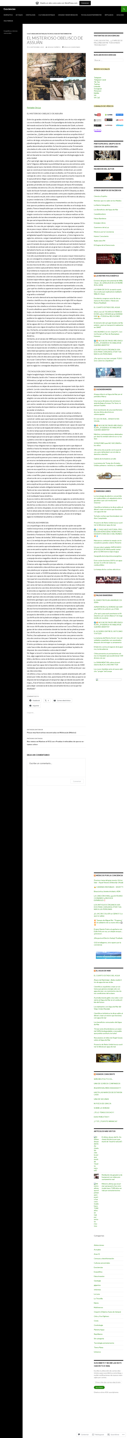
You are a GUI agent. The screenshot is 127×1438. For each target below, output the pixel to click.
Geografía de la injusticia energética (108, 556)
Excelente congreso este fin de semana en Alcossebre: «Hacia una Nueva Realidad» (107, 300)
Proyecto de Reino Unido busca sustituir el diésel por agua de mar (108, 524)
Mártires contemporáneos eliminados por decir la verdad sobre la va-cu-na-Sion (108, 436)
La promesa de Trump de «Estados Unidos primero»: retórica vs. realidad (108, 464)
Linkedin (97, 86)
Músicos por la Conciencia (104, 232)
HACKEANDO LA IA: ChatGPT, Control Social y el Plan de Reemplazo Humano (108, 334)
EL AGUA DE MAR (103, 971)
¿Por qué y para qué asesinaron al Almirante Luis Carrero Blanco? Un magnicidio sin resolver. (108, 615)
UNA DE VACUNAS (101, 1099)
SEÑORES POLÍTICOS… (103, 1079)
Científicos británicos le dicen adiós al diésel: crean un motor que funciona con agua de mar (108, 509)
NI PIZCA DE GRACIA (102, 1103)
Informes (97, 1290)
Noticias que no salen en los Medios (107, 201)
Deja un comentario (72, 47)
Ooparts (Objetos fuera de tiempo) (107, 1312)
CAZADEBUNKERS (104, 389)
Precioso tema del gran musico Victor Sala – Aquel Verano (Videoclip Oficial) (108, 881)
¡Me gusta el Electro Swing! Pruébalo (108, 938)
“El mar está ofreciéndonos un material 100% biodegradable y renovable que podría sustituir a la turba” (108, 1031)
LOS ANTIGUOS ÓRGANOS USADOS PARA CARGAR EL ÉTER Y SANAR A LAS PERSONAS (108, 351)
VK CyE (97, 97)
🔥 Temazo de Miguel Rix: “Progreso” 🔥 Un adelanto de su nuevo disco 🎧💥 (108, 922)
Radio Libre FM (99, 241)
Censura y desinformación (68, 15)
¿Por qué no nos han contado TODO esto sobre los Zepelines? (108, 359)
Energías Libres (100, 223)
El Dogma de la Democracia (104, 245)
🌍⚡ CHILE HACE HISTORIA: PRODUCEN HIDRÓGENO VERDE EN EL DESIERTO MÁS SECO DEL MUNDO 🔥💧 (108, 532)
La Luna (97, 1294)
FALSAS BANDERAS (104, 595)
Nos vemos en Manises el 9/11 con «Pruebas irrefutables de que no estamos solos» (55, 741)
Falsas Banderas (100, 218)
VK (95, 95)
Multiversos (8, 21)
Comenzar (85, 3)
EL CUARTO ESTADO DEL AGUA (107, 307)
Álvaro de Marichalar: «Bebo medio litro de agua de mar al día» (108, 981)
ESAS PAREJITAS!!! (101, 1117)
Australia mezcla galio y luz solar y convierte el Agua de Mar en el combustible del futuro (108, 1000)
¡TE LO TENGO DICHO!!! (104, 1112)
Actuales (19, 15)
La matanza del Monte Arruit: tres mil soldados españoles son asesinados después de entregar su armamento (108, 640)
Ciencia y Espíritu (53, 47)
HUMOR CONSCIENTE (105, 1074)
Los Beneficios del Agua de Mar (106, 209)
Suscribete (99, 1387)
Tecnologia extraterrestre (91, 15)
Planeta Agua (99, 1330)
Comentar (77, 781)
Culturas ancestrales (46, 15)
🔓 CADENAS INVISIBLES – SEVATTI (108, 887)
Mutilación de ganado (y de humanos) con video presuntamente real (112, 1177)
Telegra (97, 80)
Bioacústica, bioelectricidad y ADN (107, 891)
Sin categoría (99, 1338)
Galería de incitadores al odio (105, 459)
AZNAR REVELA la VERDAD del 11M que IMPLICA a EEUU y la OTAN (108, 608)
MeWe (96, 93)
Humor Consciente (101, 236)
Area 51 (97, 1254)
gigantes (97, 1285)
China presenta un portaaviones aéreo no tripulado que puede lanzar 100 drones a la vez (108, 655)
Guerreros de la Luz (101, 227)
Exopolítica (8, 15)
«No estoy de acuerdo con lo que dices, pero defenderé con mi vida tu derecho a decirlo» (107, 452)
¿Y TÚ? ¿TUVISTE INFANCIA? (105, 1121)
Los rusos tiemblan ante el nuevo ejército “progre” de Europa (108, 670)
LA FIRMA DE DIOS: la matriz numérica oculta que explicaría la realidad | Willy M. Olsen (108, 291)
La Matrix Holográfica (102, 205)
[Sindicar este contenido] (95, 276)
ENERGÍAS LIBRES (103, 491)
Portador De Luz (34, 107)
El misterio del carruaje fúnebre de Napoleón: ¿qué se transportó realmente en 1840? (108, 325)
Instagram (98, 89)
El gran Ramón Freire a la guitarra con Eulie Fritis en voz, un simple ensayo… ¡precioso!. (108, 931)
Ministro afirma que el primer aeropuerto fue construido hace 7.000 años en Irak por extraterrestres (112, 1187)
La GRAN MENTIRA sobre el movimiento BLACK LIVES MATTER (107, 663)
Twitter (97, 84)
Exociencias (10, 9)
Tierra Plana (98, 1347)
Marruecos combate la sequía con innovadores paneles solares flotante (108, 541)
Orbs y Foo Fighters (101, 1316)
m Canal (103, 80)
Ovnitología (30, 15)
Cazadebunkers (100, 214)
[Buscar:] (108, 60)
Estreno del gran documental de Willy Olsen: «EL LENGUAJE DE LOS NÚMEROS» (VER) (108, 283)
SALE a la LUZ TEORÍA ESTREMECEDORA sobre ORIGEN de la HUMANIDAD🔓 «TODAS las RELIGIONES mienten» (108, 315)
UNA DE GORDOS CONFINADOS (107, 1083)
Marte (96, 1303)
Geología (120, 15)
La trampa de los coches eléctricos (107, 569)
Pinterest (97, 91)
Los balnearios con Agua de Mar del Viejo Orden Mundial (107, 1008)
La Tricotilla (98, 1298)
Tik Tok (97, 82)
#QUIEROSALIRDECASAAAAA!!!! (107, 1088)
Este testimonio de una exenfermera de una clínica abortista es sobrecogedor (108, 412)
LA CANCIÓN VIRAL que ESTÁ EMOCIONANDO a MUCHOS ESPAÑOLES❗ (108, 898)
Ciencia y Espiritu (100, 196)
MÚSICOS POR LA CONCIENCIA (109, 875)
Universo (97, 1352)
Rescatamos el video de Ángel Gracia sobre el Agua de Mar (108, 1039)
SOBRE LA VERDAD (102, 1108)
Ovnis (96, 1321)
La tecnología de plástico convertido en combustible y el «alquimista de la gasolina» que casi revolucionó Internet (108, 499)
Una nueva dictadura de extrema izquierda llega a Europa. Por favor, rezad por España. (107, 403)
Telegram (97, 77)
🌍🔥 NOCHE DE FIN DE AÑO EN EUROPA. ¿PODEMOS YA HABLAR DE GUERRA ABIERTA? (108, 343)
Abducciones (99, 1245)
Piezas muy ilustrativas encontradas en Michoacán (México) (51, 731)
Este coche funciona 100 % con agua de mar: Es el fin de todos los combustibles (108, 562)
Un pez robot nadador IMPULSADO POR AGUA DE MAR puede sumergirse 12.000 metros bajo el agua (107, 549)
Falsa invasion (99, 1276)
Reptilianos (109, 15)
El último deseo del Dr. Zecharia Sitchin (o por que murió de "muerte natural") (112, 1139)
